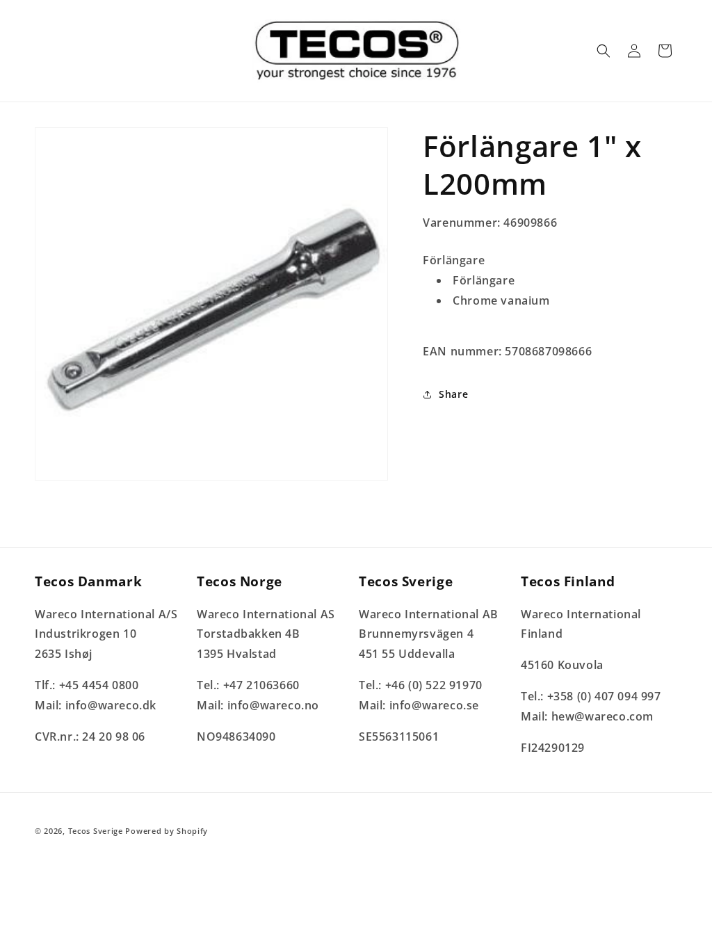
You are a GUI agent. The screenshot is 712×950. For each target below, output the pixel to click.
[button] (603, 50)
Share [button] (453, 394)
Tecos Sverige (95, 831)
